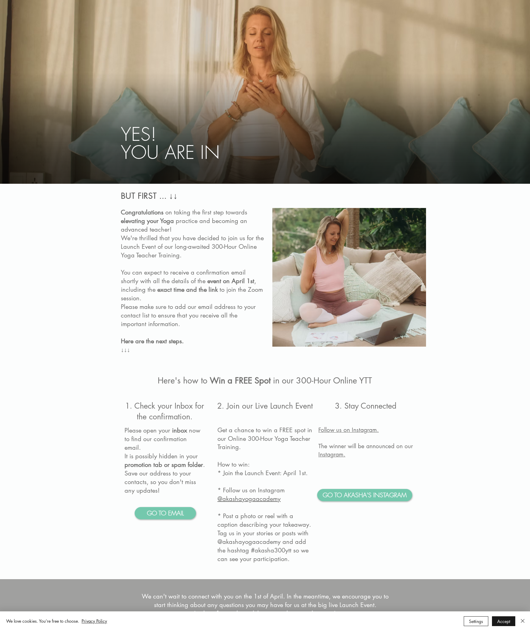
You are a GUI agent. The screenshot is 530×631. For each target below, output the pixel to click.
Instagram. (331, 454)
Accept (503, 621)
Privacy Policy (94, 621)
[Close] (522, 621)
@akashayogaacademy (249, 499)
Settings (476, 621)
